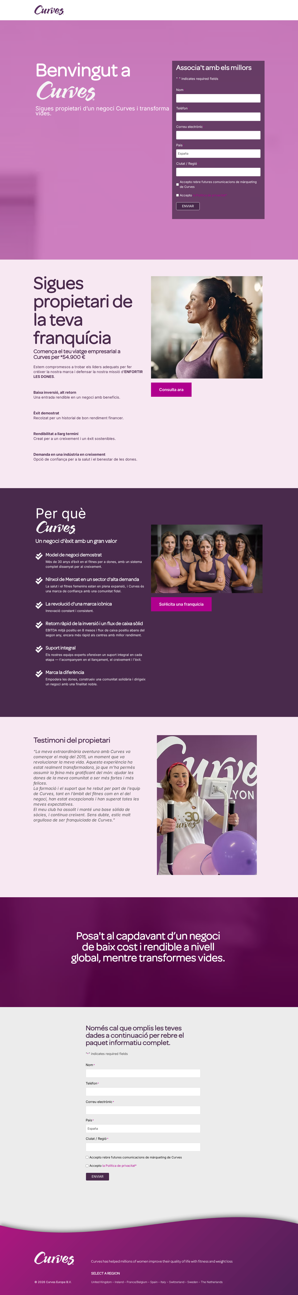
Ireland (119, 1282)
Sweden (192, 1282)
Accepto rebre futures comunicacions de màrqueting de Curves (218, 184)
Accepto (203, 195)
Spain (154, 1282)
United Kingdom (101, 1282)
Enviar (188, 206)
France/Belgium (137, 1282)
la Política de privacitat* (210, 195)
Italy (163, 1282)
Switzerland (176, 1282)
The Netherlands (212, 1282)
